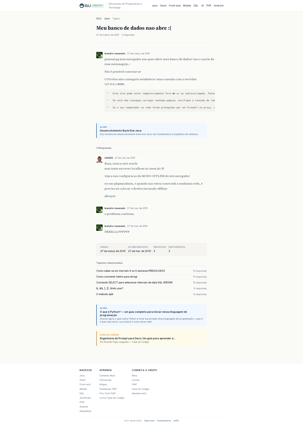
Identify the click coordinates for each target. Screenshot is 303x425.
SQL (195, 5)
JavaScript (85, 397)
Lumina (136, 380)
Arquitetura (85, 411)
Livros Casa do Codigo (111, 397)
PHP (208, 5)
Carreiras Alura (107, 375)
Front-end (85, 384)
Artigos (103, 384)
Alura (134, 375)
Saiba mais (149, 420)
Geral (163, 5)
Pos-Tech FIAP (107, 393)
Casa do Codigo (140, 389)
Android (218, 5)
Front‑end (175, 5)
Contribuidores (164, 420)
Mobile (187, 5)
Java (154, 5)
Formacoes (105, 380)
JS (202, 5)
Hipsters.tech (139, 393)
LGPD (176, 420)
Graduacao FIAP (108, 389)
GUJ (98, 18)
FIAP (134, 384)
